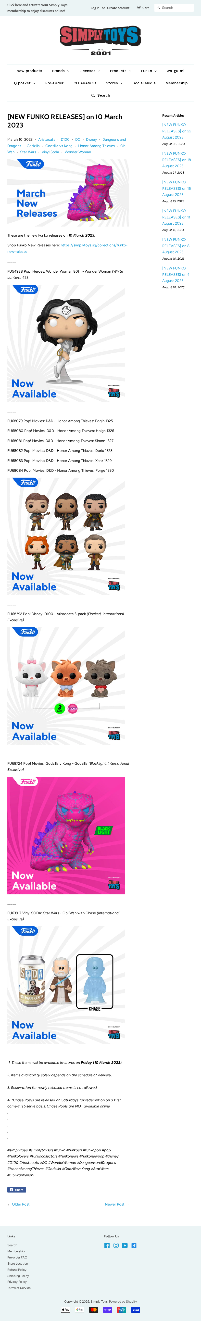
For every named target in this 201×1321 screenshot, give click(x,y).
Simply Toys (99, 1301)
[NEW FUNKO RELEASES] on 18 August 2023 (176, 159)
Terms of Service (19, 1288)
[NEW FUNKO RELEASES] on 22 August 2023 (176, 131)
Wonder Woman (78, 152)
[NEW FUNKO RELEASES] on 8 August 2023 (175, 245)
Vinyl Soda (50, 152)
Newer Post (115, 1204)
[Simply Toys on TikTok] (134, 1245)
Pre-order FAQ (17, 1257)
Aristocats (46, 139)
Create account (118, 8)
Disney (91, 139)
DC (77, 139)
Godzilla (33, 146)
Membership (16, 1251)
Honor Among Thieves (96, 146)
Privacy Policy (17, 1281)
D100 (65, 139)
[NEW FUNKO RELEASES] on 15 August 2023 (176, 188)
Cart (145, 8)
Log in (95, 8)
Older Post (21, 1204)
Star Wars (28, 152)
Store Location (17, 1263)
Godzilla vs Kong (59, 146)
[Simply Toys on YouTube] (125, 1246)
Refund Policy (16, 1269)
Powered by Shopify (123, 1301)
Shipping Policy (18, 1276)
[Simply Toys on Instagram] (116, 1246)
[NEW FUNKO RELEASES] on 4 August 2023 (175, 274)
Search (12, 1245)
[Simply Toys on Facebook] (107, 1246)
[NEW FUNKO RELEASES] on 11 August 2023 (176, 217)
